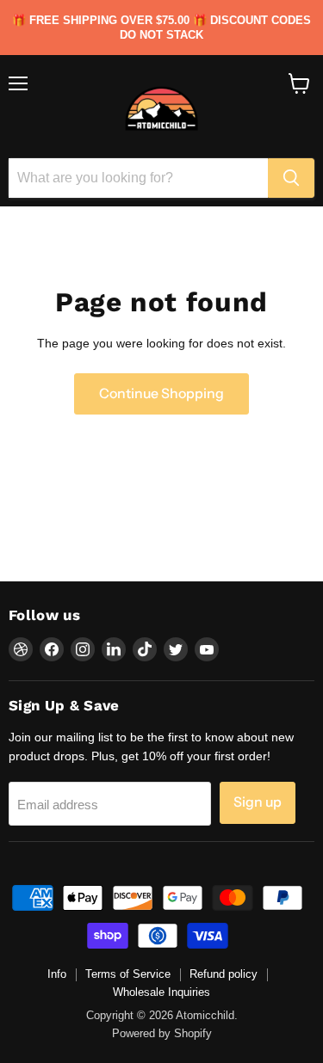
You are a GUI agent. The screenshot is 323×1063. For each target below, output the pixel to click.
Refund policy (223, 974)
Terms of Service (128, 974)
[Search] (291, 178)
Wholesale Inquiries (161, 992)
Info (56, 974)
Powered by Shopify (162, 1033)
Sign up (257, 802)
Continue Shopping (161, 393)
